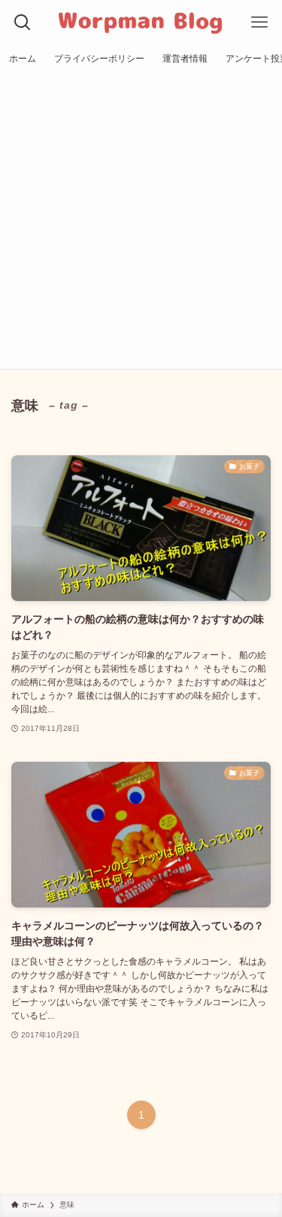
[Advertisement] (141, 220)
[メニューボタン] (259, 22)
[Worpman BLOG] (141, 22)
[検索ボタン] (22, 22)
